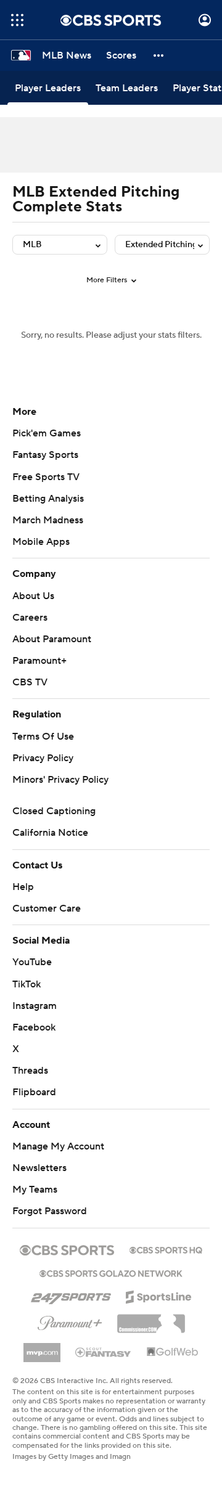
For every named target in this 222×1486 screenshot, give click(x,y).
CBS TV (29, 682)
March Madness (47, 520)
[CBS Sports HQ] (166, 1249)
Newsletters (39, 1168)
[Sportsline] (159, 1295)
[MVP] (41, 1348)
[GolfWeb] (173, 1352)
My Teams (34, 1189)
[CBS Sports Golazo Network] (111, 1272)
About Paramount (51, 639)
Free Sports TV (46, 477)
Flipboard (34, 1092)
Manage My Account (58, 1146)
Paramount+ (39, 661)
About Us (33, 596)
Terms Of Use (43, 736)
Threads (30, 1070)
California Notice (50, 833)
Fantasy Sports (45, 455)
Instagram (34, 1006)
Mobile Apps (41, 542)
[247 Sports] (71, 1295)
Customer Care (46, 908)
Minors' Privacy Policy (60, 780)
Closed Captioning (54, 811)
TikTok (26, 984)
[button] (17, 20)
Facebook (34, 1027)
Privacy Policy (42, 758)
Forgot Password (49, 1211)
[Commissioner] (151, 1319)
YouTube (32, 962)
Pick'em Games (46, 433)
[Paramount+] (70, 1321)
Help (23, 887)
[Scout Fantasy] (103, 1351)
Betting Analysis (48, 498)
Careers (29, 617)
